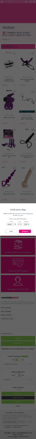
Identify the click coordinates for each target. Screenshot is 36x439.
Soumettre (25, 231)
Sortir (11, 231)
